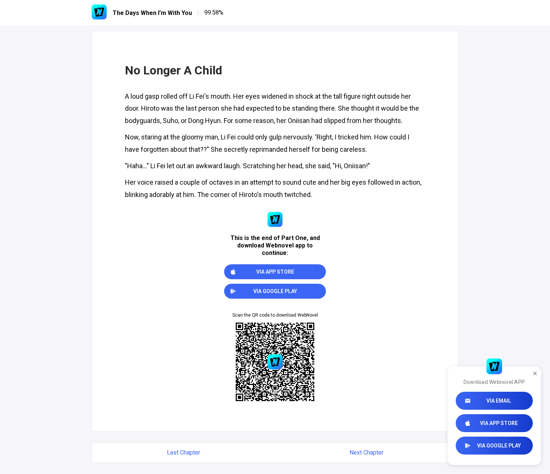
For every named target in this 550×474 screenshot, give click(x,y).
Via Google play (499, 446)
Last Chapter (183, 452)
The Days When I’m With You (152, 12)
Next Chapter (366, 452)
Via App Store (499, 423)
